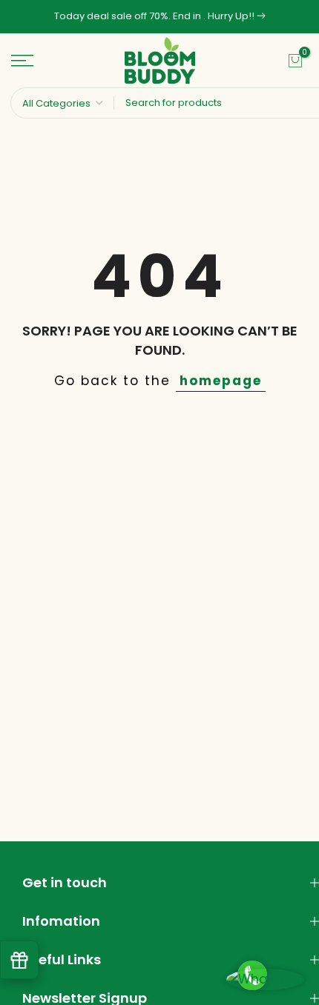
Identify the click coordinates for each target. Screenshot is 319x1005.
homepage (221, 381)
